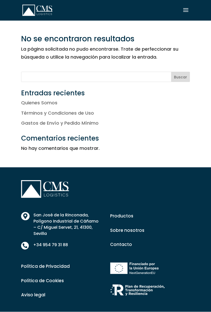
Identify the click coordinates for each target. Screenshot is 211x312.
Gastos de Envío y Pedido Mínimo (60, 123)
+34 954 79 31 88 (50, 245)
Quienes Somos (39, 102)
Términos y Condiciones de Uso (57, 113)
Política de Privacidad (45, 266)
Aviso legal (33, 295)
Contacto (121, 244)
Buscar (180, 77)
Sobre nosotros (127, 230)
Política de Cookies (42, 281)
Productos (121, 216)
